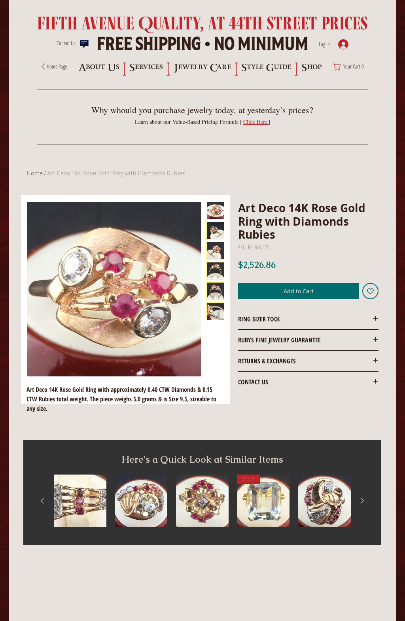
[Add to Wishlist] (370, 291)
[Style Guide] (266, 67)
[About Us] (98, 67)
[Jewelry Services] (146, 67)
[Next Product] (362, 500)
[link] (350, 66)
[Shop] (311, 67)
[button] (256, 121)
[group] (202, 501)
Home (34, 173)
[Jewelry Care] (202, 68)
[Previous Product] (42, 500)
